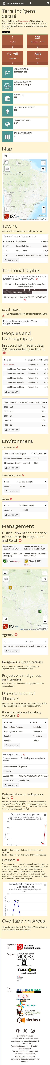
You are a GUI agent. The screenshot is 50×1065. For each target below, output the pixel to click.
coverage (16, 561)
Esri (28, 219)
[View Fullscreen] (6, 162)
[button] (30, 3)
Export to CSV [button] (11, 260)
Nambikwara (24, 21)
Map (5, 155)
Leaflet (20, 219)
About (18, 216)
